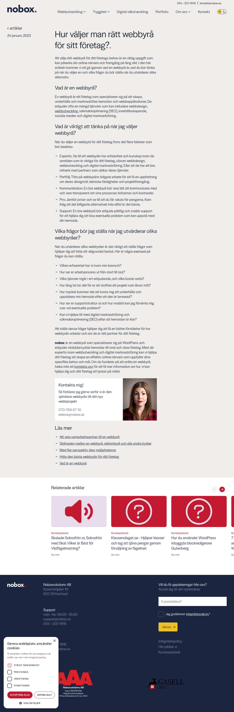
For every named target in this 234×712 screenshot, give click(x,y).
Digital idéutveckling (132, 12)
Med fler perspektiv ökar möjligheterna (88, 449)
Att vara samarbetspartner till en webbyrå (90, 436)
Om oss (181, 12)
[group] (79, 526)
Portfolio (162, 12)
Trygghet (99, 12)
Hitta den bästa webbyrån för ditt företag (89, 456)
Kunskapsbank (169, 652)
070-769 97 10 (69, 409)
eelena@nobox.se (71, 414)
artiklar (15, 28)
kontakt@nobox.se (210, 3)
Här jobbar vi (167, 646)
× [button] (54, 641)
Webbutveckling (69, 12)
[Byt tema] (222, 11)
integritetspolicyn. (197, 614)
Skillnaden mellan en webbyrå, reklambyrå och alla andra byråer (106, 443)
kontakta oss (83, 366)
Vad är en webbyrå (73, 463)
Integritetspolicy (170, 641)
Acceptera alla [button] (20, 694)
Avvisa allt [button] (44, 694)
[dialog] (31, 672)
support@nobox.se (57, 618)
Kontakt (204, 12)
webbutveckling (66, 110)
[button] (222, 489)
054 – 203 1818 (186, 3)
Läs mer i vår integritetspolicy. (30, 657)
